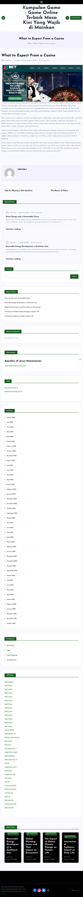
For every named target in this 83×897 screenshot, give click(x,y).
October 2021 (11, 623)
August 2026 (11, 417)
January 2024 (11, 494)
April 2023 (10, 537)
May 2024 (10, 475)
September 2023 (12, 513)
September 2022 (12, 570)
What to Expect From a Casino (44, 43)
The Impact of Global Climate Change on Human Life (22, 311)
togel (8, 650)
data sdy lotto (9, 800)
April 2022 (10, 594)
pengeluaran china (11, 767)
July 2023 (10, 522)
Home (30, 43)
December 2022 (12, 556)
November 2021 (12, 618)
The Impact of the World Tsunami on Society (70, 847)
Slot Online (10, 645)
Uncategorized (18, 60)
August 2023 (11, 518)
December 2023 (12, 498)
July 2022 (10, 580)
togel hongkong (12, 655)
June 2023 (10, 527)
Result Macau (9, 681)
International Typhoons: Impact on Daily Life (19, 316)
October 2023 (11, 508)
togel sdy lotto (9, 807)
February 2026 (11, 446)
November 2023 (12, 503)
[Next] (76, 827)
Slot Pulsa (8, 744)
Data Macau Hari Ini (11, 387)
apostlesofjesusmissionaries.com (15, 365)
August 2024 (11, 460)
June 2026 (10, 427)
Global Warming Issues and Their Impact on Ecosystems (23, 307)
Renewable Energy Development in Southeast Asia (21, 302)
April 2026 (10, 436)
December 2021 (12, 613)
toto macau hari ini (11, 748)
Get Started (76, 17)
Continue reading (13, 229)
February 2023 (11, 546)
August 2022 (11, 575)
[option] (13, 847)
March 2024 (11, 484)
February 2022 (11, 604)
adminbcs (8, 60)
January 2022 (11, 609)
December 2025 (12, 455)
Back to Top (76, 890)
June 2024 (10, 470)
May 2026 (10, 431)
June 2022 (10, 585)
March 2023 (11, 542)
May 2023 (10, 532)
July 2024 (10, 465)
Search (9, 269)
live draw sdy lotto (10, 804)
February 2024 (11, 489)
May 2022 (10, 590)
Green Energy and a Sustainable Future (17, 298)
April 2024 (10, 479)
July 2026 (10, 422)
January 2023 (11, 551)
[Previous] (73, 827)
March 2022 (11, 599)
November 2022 (12, 561)
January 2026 (11, 451)
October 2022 (11, 566)
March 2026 (11, 441)
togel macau (8, 770)
